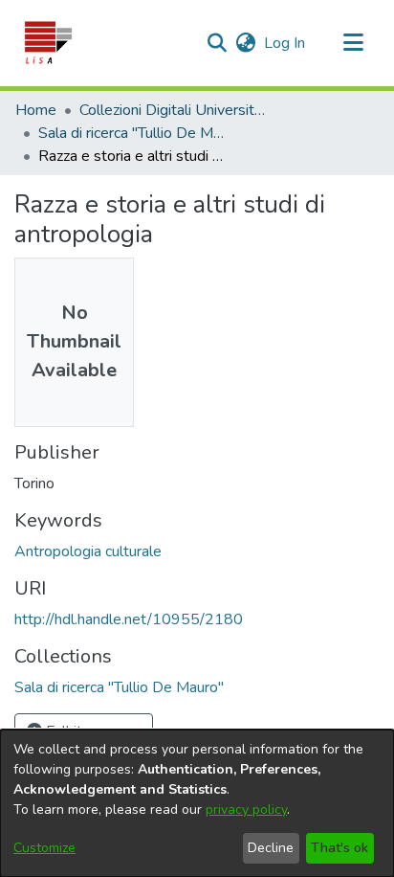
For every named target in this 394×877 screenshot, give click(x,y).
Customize (44, 848)
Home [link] (35, 110)
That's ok (339, 848)
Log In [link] (285, 43)
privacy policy (246, 809)
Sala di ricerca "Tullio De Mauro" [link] (134, 133)
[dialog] (197, 803)
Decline (271, 848)
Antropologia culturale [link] (88, 551)
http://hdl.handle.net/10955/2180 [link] (128, 619)
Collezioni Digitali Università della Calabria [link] (175, 110)
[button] (47, 43)
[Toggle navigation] (353, 43)
